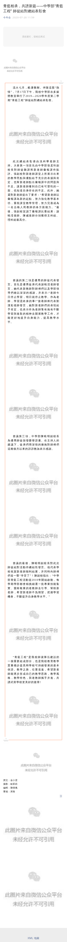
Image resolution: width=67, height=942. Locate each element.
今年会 (7, 17)
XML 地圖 (33, 938)
